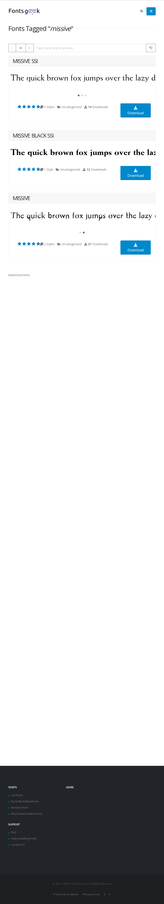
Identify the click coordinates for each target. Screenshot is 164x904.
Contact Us (18, 845)
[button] (78, 95)
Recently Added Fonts (25, 801)
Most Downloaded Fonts (26, 814)
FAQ (13, 832)
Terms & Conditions (67, 894)
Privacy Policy (92, 894)
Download (135, 113)
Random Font (19, 807)
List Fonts (17, 795)
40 (20, 48)
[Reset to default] (151, 48)
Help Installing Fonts (24, 838)
